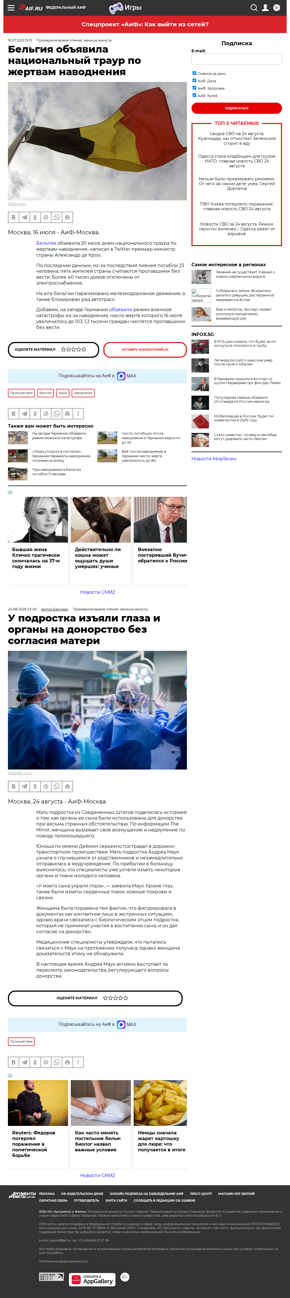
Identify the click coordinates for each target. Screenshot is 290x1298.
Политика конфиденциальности (63, 1261)
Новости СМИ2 (97, 592)
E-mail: (198, 50)
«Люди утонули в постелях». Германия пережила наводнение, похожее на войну (61, 456)
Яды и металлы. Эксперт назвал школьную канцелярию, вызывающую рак (244, 313)
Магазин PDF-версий (236, 1194)
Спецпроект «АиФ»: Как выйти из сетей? (145, 24)
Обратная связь (53, 1200)
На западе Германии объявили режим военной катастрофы (59, 435)
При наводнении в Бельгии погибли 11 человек (56, 471)
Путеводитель (86, 1200)
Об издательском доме (82, 1194)
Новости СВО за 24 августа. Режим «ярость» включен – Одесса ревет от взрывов (237, 229)
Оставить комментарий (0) (145, 350)
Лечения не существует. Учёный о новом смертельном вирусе (245, 274)
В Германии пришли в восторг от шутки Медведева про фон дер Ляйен (247, 381)
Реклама (47, 1194)
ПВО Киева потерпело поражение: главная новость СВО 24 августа (237, 206)
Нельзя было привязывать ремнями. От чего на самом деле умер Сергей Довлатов (237, 184)
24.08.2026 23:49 (22, 609)
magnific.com (20, 773)
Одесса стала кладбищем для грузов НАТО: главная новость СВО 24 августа (236, 161)
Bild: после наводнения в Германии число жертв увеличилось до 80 (144, 456)
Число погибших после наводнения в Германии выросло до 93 (151, 438)
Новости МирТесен (213, 458)
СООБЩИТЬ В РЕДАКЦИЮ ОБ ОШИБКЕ (164, 1200)
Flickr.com (17, 204)
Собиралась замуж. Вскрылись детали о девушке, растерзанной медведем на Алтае (245, 295)
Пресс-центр (201, 1194)
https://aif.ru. (55, 1253)
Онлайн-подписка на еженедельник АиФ (147, 1194)
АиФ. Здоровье (211, 88)
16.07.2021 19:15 (20, 40)
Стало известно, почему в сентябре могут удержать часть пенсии (245, 437)
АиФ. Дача (207, 81)
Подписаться (236, 108)
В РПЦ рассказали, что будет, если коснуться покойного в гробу (245, 344)
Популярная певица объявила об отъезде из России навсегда (241, 400)
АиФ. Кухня (208, 96)
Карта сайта (116, 1200)
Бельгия (46, 243)
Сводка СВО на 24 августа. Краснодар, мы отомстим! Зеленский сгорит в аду (237, 138)
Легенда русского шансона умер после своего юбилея (243, 362)
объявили (120, 309)
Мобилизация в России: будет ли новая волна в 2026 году (243, 418)
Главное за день (212, 73)
